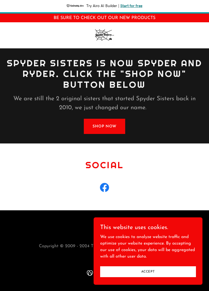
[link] (104, 35)
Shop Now (104, 126)
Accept (148, 271)
